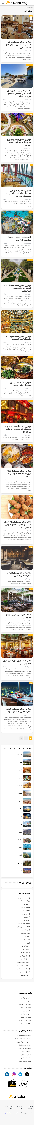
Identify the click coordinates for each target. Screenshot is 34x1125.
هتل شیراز (25, 949)
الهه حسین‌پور (27, 715)
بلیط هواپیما (24, 901)
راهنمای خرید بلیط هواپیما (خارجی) (21, 1039)
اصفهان (30, 357)
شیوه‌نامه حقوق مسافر (25, 1061)
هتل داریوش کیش (23, 959)
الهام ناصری (28, 294)
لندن (31, 589)
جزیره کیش (29, 114)
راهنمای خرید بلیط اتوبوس (24, 1042)
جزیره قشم (29, 65)
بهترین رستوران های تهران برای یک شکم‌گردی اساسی (17, 338)
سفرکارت (25, 920)
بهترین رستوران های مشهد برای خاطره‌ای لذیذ (17, 662)
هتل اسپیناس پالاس (22, 965)
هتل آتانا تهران (24, 946)
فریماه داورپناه (27, 579)
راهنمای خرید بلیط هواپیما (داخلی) (21, 1035)
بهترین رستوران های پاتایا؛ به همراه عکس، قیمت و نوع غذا (18, 710)
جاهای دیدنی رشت (26, 1024)
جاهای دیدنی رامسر (26, 1011)
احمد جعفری (27, 480)
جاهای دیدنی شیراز (26, 1007)
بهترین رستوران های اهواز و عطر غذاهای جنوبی (19, 574)
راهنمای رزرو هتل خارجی (24, 1048)
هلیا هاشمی (27, 148)
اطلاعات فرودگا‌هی (26, 1058)
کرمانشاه (30, 260)
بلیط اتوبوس (24, 907)
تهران (30, 310)
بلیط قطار (25, 904)
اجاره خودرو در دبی (23, 898)
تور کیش (25, 940)
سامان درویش (27, 621)
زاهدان (30, 445)
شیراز (31, 211)
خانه (32, 7)
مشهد (30, 401)
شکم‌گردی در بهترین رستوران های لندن (18, 616)
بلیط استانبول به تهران (22, 927)
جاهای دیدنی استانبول (25, 1020)
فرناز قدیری (28, 99)
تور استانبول (24, 933)
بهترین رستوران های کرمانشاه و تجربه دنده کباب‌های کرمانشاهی (17, 288)
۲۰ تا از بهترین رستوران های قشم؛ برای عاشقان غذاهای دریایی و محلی (19, 93)
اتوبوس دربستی (23, 914)
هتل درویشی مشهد (22, 962)
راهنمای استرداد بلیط (25, 1051)
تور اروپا (26, 936)
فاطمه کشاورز (27, 51)
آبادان (30, 496)
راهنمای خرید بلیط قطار (24, 1045)
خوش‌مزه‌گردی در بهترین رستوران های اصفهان (20, 384)
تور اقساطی (25, 930)
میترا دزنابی (28, 199)
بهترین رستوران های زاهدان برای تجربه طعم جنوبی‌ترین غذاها (19, 474)
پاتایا (31, 683)
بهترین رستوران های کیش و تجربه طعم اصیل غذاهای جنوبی (19, 142)
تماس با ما (19, 1107)
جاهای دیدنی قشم (26, 1017)
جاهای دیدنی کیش (26, 1014)
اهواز (31, 547)
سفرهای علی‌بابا (8, 1113)
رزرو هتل (25, 917)
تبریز (31, 16)
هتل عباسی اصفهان (22, 969)
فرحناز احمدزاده (27, 342)
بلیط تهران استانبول (22, 924)
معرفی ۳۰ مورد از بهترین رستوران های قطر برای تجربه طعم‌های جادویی (18, 193)
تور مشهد (25, 943)
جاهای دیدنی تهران (26, 998)
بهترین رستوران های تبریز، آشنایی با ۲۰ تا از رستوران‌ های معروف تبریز (18, 45)
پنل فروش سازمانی (26, 1055)
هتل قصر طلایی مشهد (22, 972)
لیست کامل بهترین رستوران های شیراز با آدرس (19, 238)
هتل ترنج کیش (24, 956)
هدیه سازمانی (24, 975)
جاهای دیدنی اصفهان (25, 1004)
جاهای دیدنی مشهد (25, 1001)
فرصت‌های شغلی (9, 1107)
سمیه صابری (27, 243)
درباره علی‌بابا (30, 1107)
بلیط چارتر (25, 911)
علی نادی (28, 531)
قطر (31, 165)
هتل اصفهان (24, 953)
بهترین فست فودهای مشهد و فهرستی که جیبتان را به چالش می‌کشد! (18, 429)
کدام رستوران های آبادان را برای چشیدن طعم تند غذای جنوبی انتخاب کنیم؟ (17, 525)
